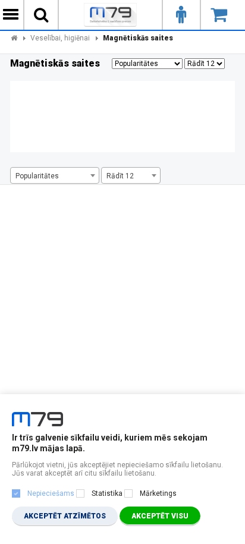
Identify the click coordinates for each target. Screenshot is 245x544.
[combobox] (54, 175)
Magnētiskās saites (138, 38)
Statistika (107, 493)
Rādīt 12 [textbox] (120, 176)
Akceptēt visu (160, 516)
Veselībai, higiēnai (60, 38)
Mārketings (158, 493)
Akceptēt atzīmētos (65, 516)
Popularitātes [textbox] (37, 176)
